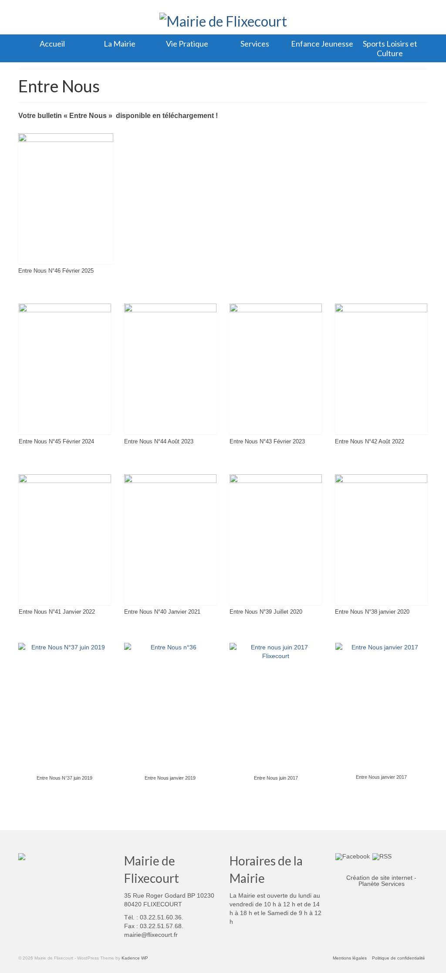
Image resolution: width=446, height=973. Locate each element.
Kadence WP (135, 958)
